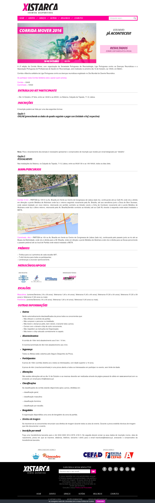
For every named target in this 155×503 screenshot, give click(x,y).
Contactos (78, 18)
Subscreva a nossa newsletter (77, 467)
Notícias (53, 18)
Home (21, 18)
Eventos (31, 18)
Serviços (42, 18)
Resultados (65, 18)
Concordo (100, 501)
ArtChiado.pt (101, 499)
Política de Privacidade (83, 487)
